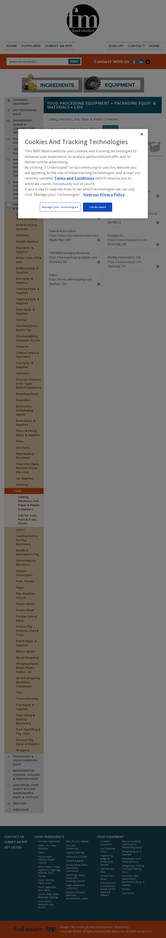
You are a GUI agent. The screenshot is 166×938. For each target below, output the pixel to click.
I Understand (97, 207)
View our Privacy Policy (104, 194)
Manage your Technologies (60, 207)
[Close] (142, 134)
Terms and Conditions (74, 178)
